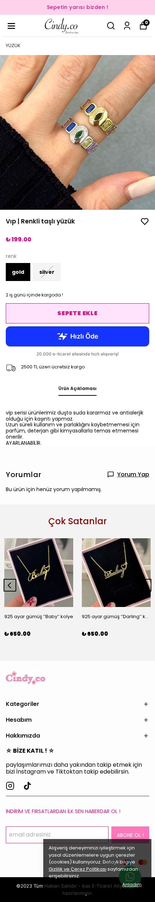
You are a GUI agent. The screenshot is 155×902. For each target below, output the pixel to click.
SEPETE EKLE (77, 313)
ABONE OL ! (130, 835)
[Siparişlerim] (127, 25)
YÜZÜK (13, 45)
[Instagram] (10, 785)
